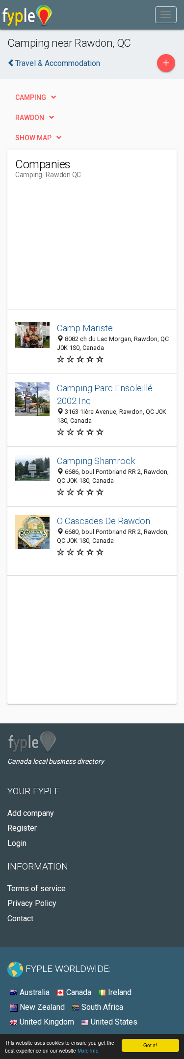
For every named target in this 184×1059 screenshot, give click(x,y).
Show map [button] (33, 138)
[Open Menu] (166, 14)
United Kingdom (46, 1022)
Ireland (118, 992)
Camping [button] (30, 97)
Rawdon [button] (29, 118)
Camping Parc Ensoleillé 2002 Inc (105, 394)
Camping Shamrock (96, 461)
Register (22, 828)
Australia (34, 992)
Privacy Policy (31, 903)
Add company (30, 813)
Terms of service (36, 888)
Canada (77, 992)
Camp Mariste (85, 328)
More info (88, 1050)
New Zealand (41, 1007)
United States (113, 1022)
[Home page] (27, 14)
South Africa (101, 1007)
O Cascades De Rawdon (103, 521)
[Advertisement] (88, 248)
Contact (20, 918)
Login (16, 843)
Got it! (150, 1045)
